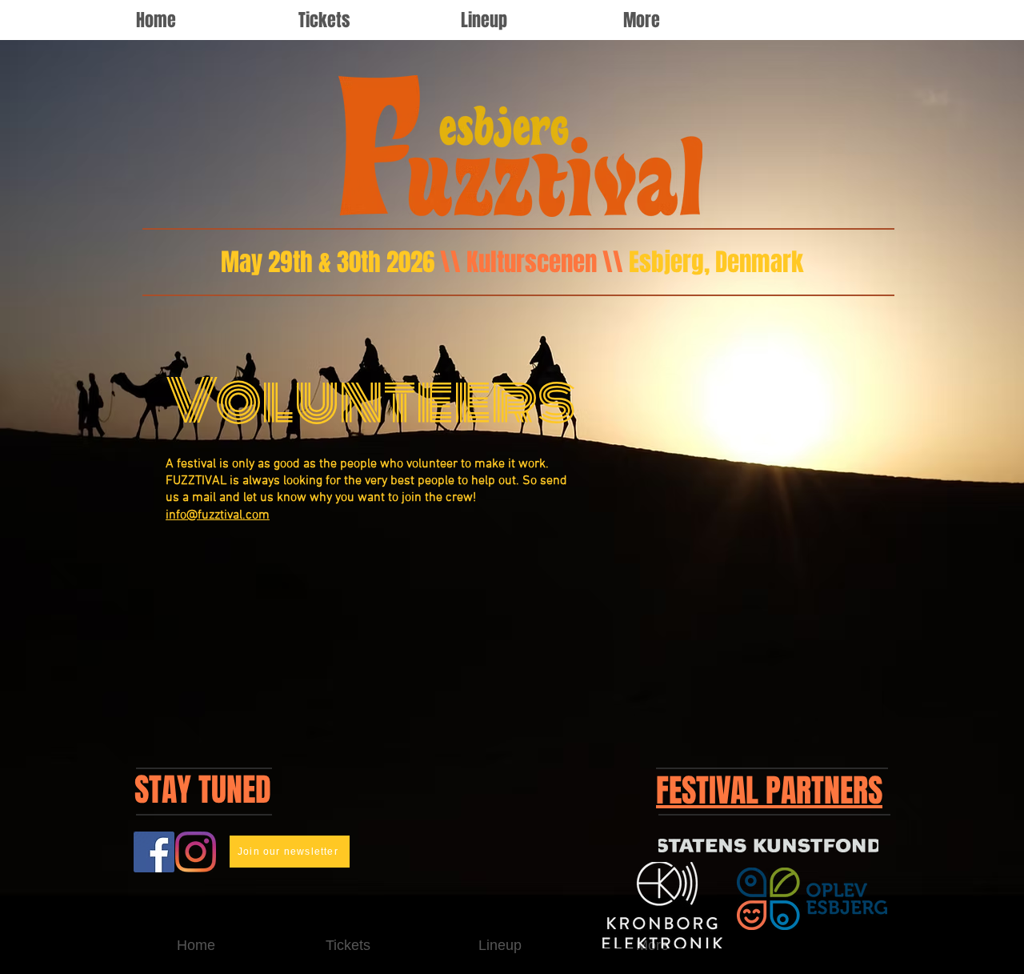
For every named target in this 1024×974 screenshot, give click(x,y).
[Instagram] (195, 852)
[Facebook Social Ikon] (154, 852)
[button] (530, 20)
